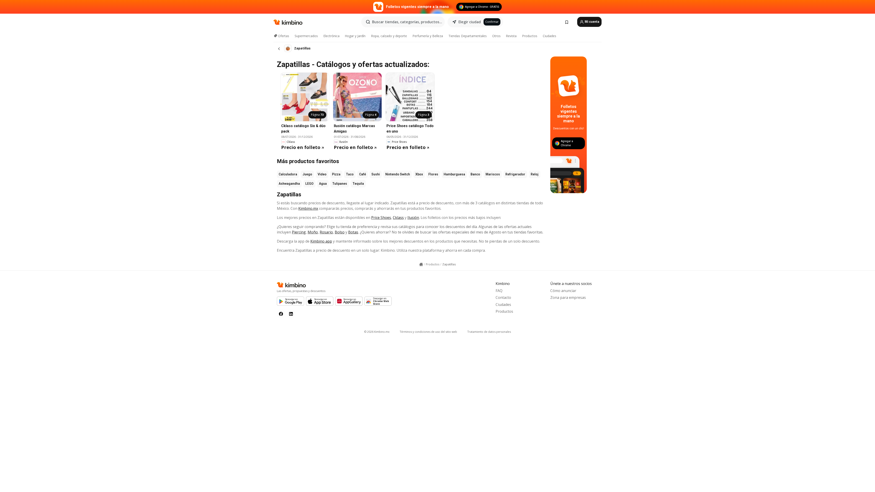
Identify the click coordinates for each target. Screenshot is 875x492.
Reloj (534, 174)
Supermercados (306, 36)
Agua (323, 183)
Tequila (358, 183)
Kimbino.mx (308, 208)
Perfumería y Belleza (427, 36)
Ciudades (549, 36)
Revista (511, 36)
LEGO (309, 183)
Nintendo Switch (397, 174)
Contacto (503, 297)
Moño (313, 232)
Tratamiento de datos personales (489, 332)
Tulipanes (339, 183)
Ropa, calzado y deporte (389, 36)
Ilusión (413, 217)
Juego (307, 174)
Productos (529, 36)
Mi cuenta (591, 21)
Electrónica (331, 36)
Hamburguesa (454, 174)
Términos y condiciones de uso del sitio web (428, 332)
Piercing (299, 232)
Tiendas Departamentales (467, 36)
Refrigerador (515, 174)
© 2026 (376, 332)
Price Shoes (381, 217)
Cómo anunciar (563, 290)
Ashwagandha (289, 183)
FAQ (499, 290)
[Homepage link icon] (421, 264)
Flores (433, 174)
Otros (496, 36)
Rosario (326, 232)
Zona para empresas (568, 297)
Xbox (419, 174)
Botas (353, 232)
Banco (475, 174)
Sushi (375, 174)
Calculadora (288, 174)
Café (362, 174)
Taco (350, 174)
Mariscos (493, 174)
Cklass (398, 217)
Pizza (336, 174)
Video (322, 174)
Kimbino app (321, 241)
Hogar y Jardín (355, 36)
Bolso (340, 232)
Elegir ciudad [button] (469, 21)
